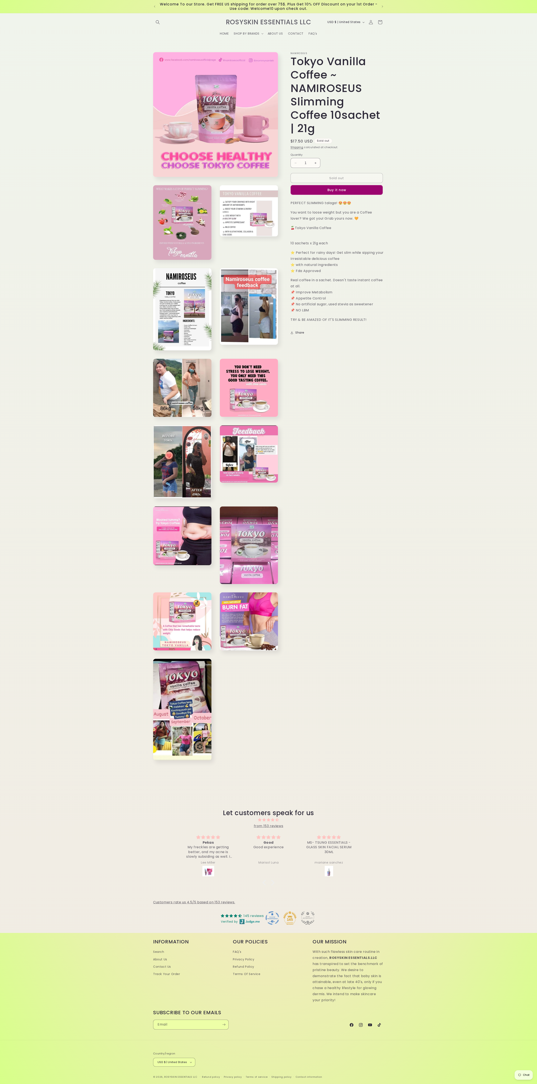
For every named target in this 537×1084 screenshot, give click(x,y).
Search (158, 952)
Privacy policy (233, 1077)
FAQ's (237, 952)
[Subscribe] (223, 1025)
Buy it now (336, 190)
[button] (157, 22)
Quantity (296, 155)
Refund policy (211, 1077)
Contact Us (162, 967)
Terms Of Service (247, 974)
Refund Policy (243, 967)
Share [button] (299, 332)
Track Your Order (166, 974)
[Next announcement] (382, 6)
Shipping (297, 147)
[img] (268, 820)
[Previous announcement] (154, 6)
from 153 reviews (268, 826)
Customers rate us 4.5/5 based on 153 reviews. (194, 902)
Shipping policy (281, 1077)
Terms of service (256, 1077)
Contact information (309, 1077)
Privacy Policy (243, 959)
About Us (160, 959)
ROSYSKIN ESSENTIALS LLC (180, 1077)
